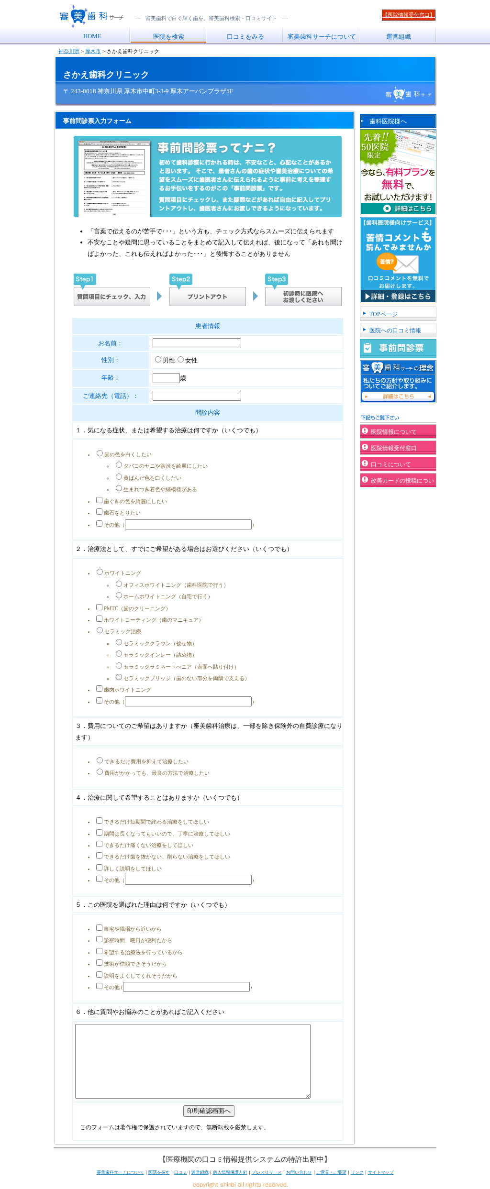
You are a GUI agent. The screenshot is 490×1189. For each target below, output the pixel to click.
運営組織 (398, 36)
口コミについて (391, 464)
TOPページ (383, 314)
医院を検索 (168, 36)
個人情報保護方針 (230, 1172)
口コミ (180, 1172)
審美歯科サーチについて (322, 36)
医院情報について (394, 432)
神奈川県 (68, 51)
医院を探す (159, 1172)
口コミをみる (245, 36)
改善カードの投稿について (402, 482)
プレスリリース (267, 1172)
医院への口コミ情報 (395, 330)
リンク (357, 1172)
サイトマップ (381, 1172)
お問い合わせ (299, 1172)
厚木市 (93, 51)
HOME (92, 36)
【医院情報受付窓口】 (408, 15)
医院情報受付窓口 (394, 448)
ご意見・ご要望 (331, 1172)
